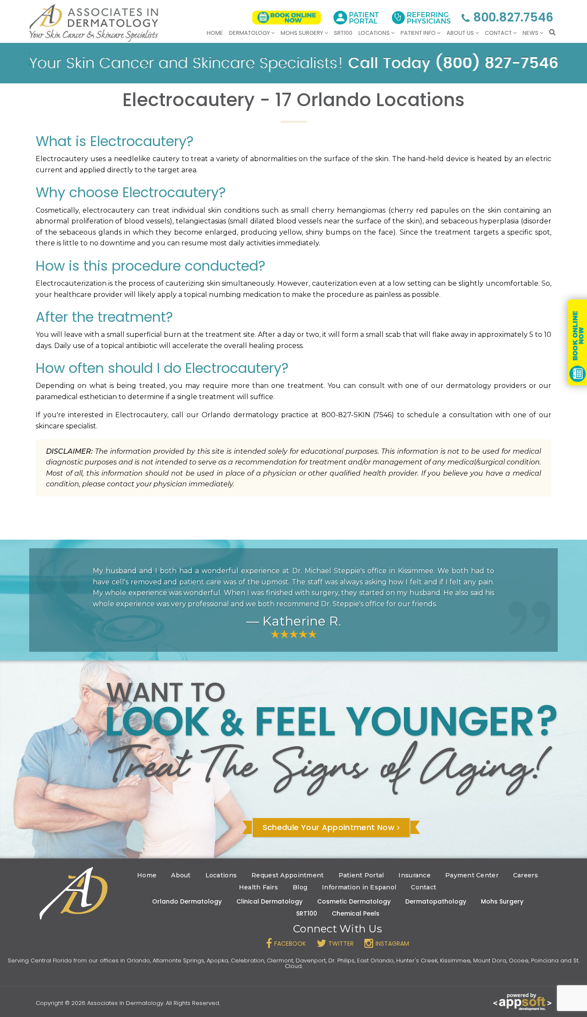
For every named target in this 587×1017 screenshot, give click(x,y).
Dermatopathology (435, 901)
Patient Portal (361, 875)
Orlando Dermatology (187, 901)
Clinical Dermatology (269, 901)
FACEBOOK (290, 943)
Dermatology (250, 33)
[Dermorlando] (93, 23)
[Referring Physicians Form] (421, 17)
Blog (300, 887)
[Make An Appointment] (286, 17)
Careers (525, 875)
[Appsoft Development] (522, 1001)
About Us (460, 33)
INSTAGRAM (392, 943)
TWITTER (341, 943)
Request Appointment (287, 875)
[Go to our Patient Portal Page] (356, 17)
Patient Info (419, 33)
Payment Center (471, 875)
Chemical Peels (355, 913)
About (180, 875)
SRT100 (343, 33)
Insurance (414, 875)
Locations (374, 33)
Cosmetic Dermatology (354, 901)
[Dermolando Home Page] (73, 893)
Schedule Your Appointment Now (328, 827)
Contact (499, 33)
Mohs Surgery (302, 33)
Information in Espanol (359, 887)
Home (215, 33)
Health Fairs (258, 887)
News (531, 33)
